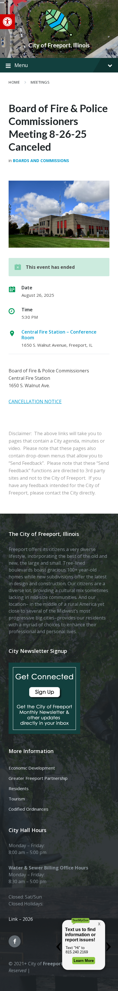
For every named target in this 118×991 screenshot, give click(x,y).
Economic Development (32, 768)
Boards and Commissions (41, 160)
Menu (21, 65)
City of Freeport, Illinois (59, 45)
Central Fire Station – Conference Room (59, 335)
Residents (19, 788)
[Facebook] (15, 941)
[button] (7, 21)
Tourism (17, 799)
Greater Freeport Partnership (38, 778)
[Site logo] (59, 35)
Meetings (40, 82)
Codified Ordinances (28, 809)
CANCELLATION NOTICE (35, 401)
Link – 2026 (21, 919)
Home (14, 82)
